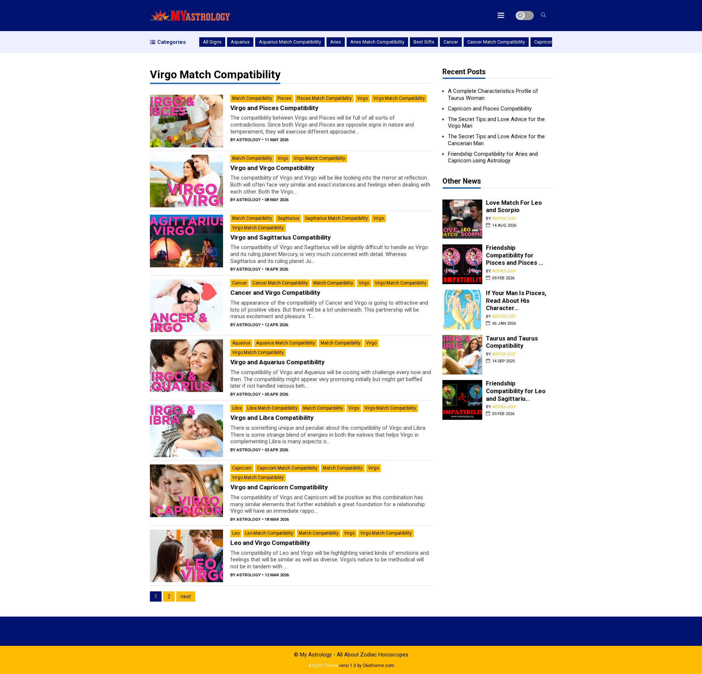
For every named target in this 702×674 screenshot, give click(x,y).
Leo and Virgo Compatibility (270, 542)
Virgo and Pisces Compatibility (274, 108)
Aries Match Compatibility (377, 42)
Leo (235, 533)
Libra (237, 408)
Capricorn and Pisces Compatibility (490, 108)
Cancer (451, 42)
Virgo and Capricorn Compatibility (279, 487)
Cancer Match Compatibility (496, 42)
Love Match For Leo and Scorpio (514, 206)
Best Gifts (424, 42)
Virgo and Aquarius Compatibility (277, 362)
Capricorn (544, 42)
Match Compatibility (252, 98)
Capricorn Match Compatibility (287, 468)
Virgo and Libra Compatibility (272, 417)
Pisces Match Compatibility (324, 98)
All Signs (212, 42)
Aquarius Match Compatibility (290, 42)
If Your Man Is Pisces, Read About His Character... (516, 301)
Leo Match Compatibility (269, 533)
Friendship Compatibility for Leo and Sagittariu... (516, 391)
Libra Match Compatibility (272, 408)
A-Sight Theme (323, 665)
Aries (335, 42)
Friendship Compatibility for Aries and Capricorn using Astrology (493, 157)
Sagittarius (288, 218)
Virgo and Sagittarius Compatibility (280, 237)
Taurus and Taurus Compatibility (512, 342)
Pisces (284, 98)
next (186, 596)
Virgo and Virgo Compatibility (272, 168)
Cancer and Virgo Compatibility (275, 292)
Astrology (249, 140)
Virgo (362, 98)
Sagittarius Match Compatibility (336, 218)
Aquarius (240, 42)
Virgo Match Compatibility (399, 98)
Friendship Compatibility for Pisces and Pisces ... (514, 255)
